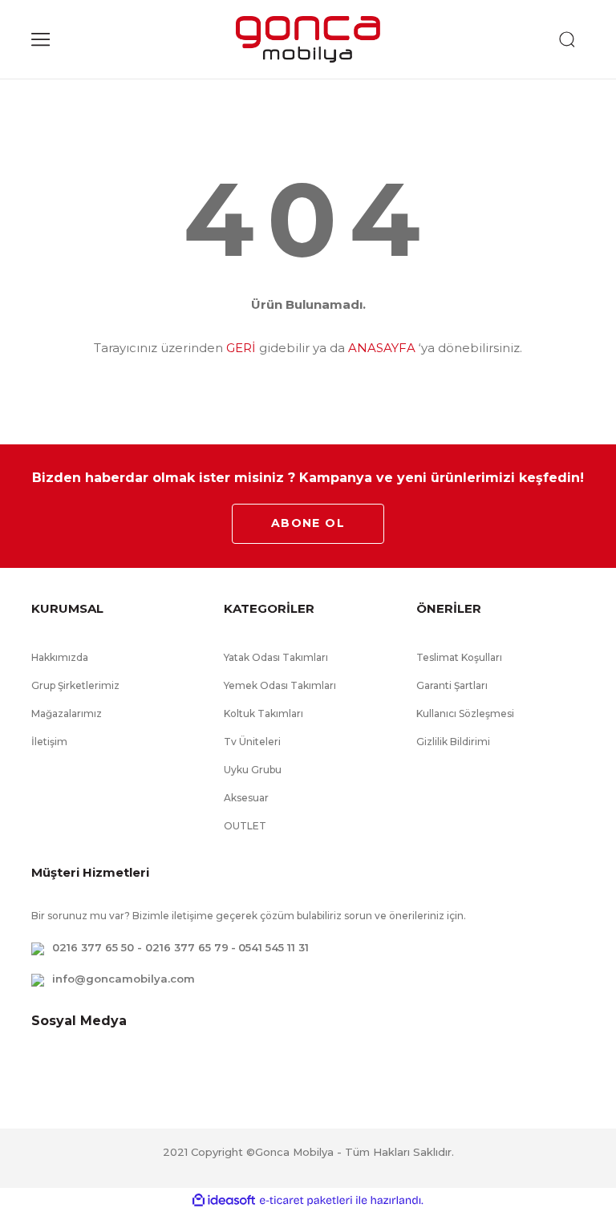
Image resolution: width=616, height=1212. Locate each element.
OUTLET (245, 826)
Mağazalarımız (66, 713)
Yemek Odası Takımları (280, 685)
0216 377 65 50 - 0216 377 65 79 (140, 947)
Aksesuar (246, 798)
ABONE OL (308, 523)
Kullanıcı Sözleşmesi (465, 713)
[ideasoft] (224, 1200)
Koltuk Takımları (263, 713)
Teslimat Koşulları (459, 657)
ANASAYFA (381, 347)
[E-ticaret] (306, 1200)
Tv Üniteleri (252, 742)
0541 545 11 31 (273, 947)
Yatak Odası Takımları (276, 657)
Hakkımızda (59, 657)
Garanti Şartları (452, 685)
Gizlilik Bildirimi (453, 742)
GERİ (241, 347)
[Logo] (308, 39)
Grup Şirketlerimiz (75, 685)
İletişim (49, 742)
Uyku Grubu (253, 770)
